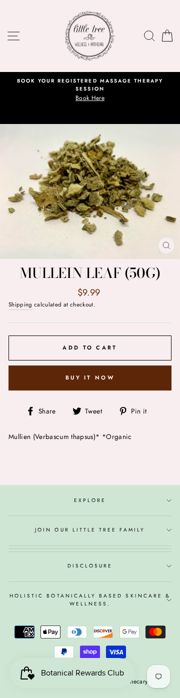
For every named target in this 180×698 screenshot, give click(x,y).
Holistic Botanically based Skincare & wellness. (90, 600)
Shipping (20, 304)
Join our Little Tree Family (90, 530)
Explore (90, 500)
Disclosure (90, 566)
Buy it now (90, 378)
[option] (90, 90)
